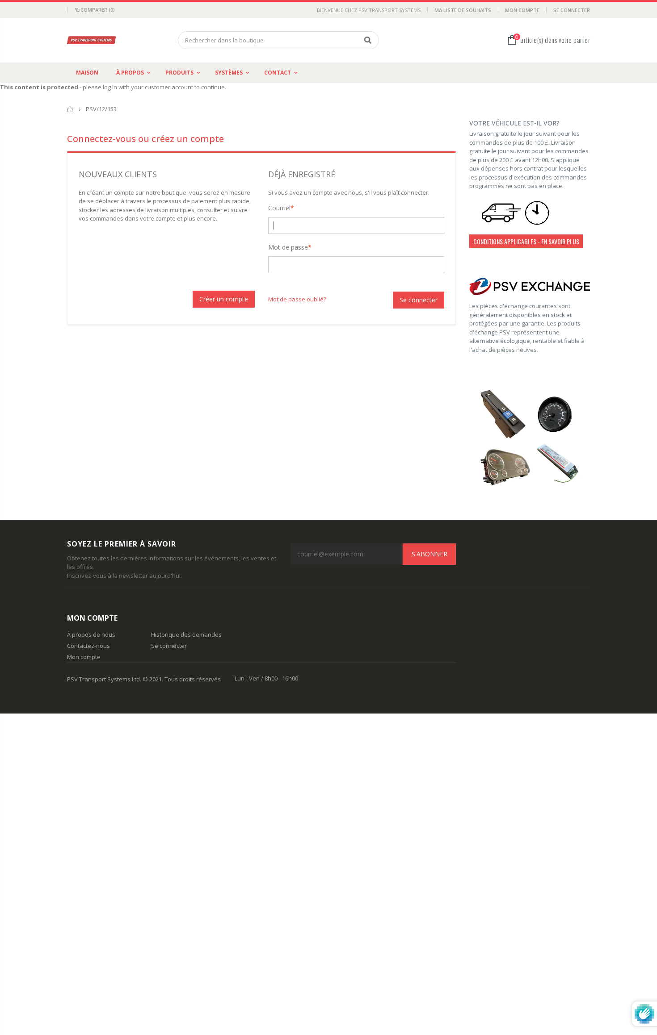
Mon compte (522, 10)
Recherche (368, 40)
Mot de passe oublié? (297, 299)
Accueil (70, 109)
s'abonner (429, 554)
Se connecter (571, 10)
